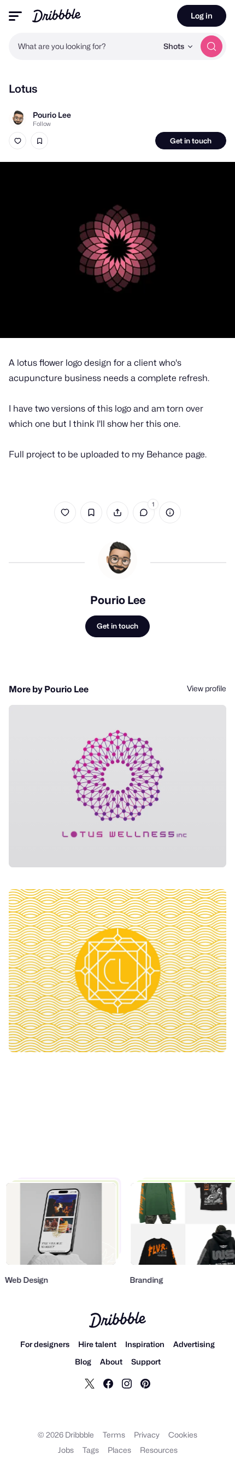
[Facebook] (108, 1383)
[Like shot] (17, 140)
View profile (206, 688)
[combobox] (83, 46)
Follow (42, 124)
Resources (159, 1449)
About (111, 1361)
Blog (83, 1361)
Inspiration (144, 1344)
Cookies (182, 1434)
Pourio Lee (52, 114)
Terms (114, 1434)
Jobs (66, 1449)
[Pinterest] (145, 1383)
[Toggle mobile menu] (15, 16)
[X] (90, 1383)
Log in (202, 15)
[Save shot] (39, 140)
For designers (44, 1344)
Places (119, 1449)
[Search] (211, 46)
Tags (91, 1449)
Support (146, 1361)
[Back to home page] (56, 15)
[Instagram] (127, 1383)
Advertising (194, 1344)
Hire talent (97, 1344)
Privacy (147, 1434)
